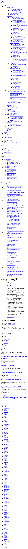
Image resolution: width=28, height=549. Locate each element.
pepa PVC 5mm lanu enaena (16, 117)
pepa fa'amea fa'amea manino (19, 21)
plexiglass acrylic (17, 79)
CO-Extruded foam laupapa (16, 12)
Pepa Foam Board (11, 103)
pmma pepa (15, 32)
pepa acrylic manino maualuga (20, 25)
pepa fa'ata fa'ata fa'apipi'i (19, 37)
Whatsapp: (6, 326)
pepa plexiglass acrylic (18, 71)
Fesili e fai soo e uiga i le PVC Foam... (12, 372)
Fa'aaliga (9, 129)
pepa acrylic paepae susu (18, 44)
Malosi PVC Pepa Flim (15, 125)
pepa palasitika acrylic (18, 29)
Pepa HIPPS (12, 112)
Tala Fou (6, 133)
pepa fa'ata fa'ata (13, 35)
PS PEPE (9, 109)
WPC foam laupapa (14, 13)
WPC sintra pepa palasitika (16, 121)
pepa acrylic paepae (14, 43)
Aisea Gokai (9, 128)
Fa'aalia (5, 132)
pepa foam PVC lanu (12, 269)
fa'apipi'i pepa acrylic (14, 26)
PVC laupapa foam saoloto (16, 9)
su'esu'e (8, 317)
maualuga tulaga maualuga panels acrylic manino (19, 23)
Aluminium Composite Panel (13, 102)
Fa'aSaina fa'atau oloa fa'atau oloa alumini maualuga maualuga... (14, 189)
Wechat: (5, 327)
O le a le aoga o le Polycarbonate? (11, 379)
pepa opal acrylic (17, 40)
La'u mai (6, 134)
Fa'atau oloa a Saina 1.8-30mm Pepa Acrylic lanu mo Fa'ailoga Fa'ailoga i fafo (20, 61)
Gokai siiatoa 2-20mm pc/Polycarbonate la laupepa (13, 202)
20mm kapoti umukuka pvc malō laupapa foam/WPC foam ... (14, 210)
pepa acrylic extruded (15, 68)
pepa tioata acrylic (17, 28)
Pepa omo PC (13, 106)
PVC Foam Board (11, 7)
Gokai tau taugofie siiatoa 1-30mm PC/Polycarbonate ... (15, 196)
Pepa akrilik (9, 16)
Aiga (5, 5)
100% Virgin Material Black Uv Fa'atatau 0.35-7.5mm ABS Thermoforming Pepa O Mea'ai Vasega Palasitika (17, 93)
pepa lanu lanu (16, 55)
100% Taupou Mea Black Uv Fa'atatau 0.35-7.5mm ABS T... (14, 220)
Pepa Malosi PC (13, 107)
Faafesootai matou (8, 137)
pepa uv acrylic (16, 33)
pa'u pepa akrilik (16, 87)
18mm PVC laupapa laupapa (16, 116)
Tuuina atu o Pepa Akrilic (8, 365)
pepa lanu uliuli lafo (17, 53)
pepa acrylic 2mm (17, 72)
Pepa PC (9, 105)
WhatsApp (6, 396)
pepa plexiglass (16, 80)
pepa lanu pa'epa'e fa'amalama (20, 49)
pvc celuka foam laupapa (15, 10)
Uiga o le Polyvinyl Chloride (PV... (11, 387)
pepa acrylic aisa (13, 63)
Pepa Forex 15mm (11, 265)
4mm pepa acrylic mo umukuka (20, 52)
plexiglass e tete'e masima (19, 84)
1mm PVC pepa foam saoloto (14, 261)
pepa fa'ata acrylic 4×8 (18, 36)
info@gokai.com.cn (11, 324)
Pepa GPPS (12, 110)
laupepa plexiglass (14, 78)
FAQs (5, 136)
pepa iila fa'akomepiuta (15, 86)
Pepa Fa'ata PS (13, 113)
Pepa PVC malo (13, 124)
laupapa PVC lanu (14, 14)
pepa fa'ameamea (17, 57)
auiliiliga (12, 317)
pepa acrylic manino (14, 17)
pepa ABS (9, 90)
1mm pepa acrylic (17, 70)
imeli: (5, 324)
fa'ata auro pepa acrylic (18, 39)
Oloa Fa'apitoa (7, 130)
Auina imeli (3, 393)
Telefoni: (6, 323)
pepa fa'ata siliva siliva (18, 41)
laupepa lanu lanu (14, 51)
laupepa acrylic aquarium (18, 18)
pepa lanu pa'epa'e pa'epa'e (19, 47)
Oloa (5, 6)
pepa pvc (9, 122)
